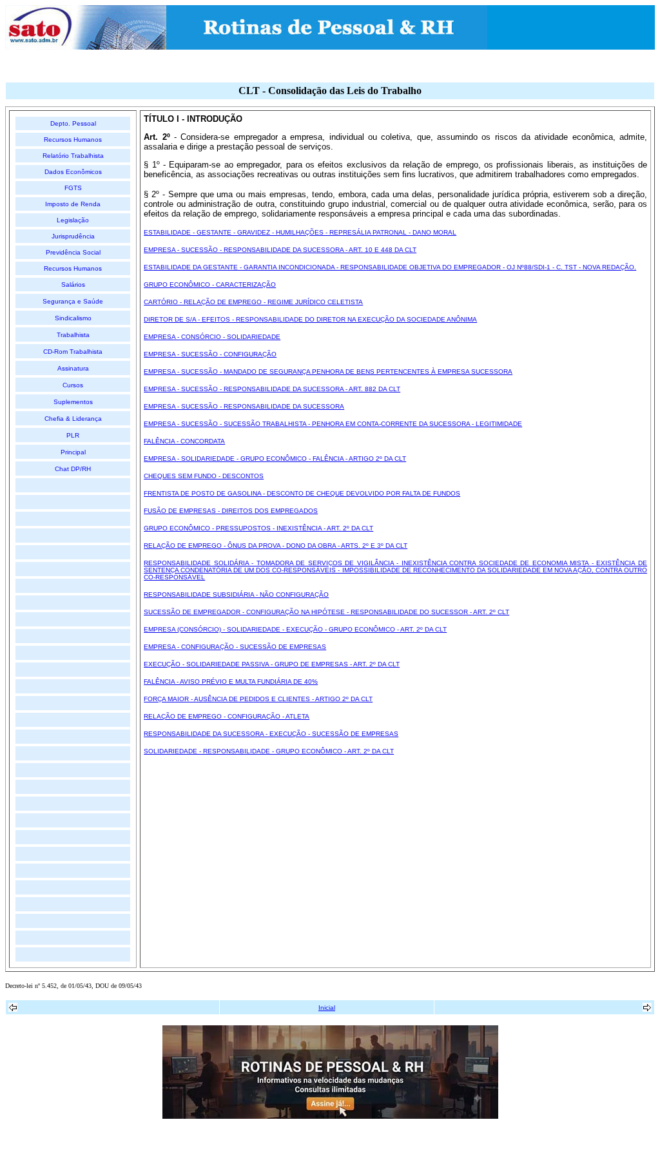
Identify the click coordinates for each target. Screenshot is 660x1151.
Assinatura (73, 368)
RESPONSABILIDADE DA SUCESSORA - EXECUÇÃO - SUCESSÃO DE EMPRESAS (271, 733)
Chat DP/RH (73, 468)
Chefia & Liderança (73, 418)
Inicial (326, 1007)
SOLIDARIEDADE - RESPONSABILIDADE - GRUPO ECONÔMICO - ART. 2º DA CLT (269, 751)
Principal (73, 452)
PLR (72, 435)
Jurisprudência (73, 236)
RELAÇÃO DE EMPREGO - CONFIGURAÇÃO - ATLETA (226, 716)
